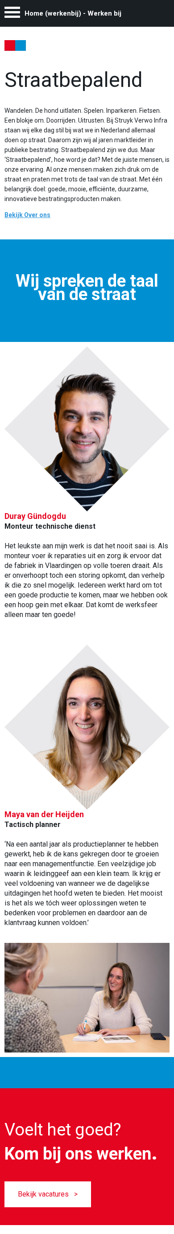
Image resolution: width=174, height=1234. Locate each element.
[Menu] (12, 14)
